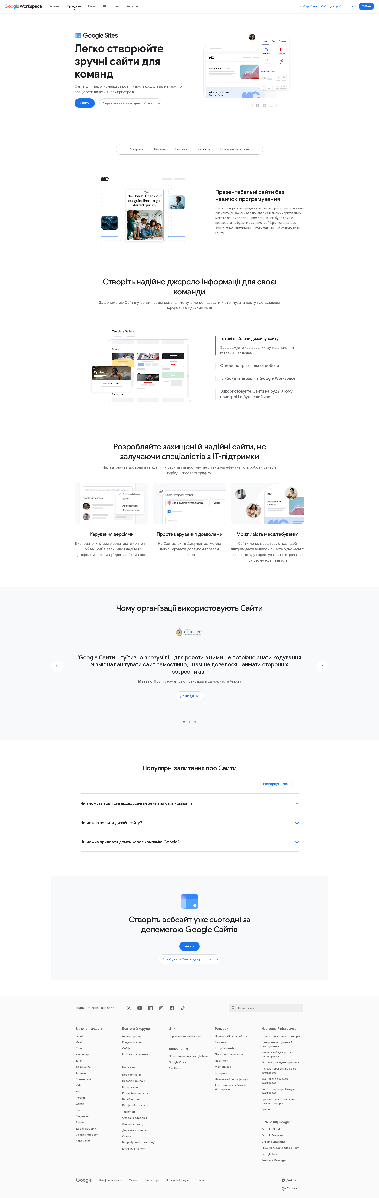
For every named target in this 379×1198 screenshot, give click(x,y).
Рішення (55, 6)
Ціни (116, 6)
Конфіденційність (110, 1180)
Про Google (151, 1180)
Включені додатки (90, 1029)
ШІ (104, 6)
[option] (136, 149)
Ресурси (132, 6)
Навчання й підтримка (279, 1029)
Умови (133, 1180)
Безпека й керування (138, 1029)
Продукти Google (177, 1180)
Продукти (74, 6)
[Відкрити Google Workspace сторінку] (24, 6)
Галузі (92, 6)
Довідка (201, 1180)
